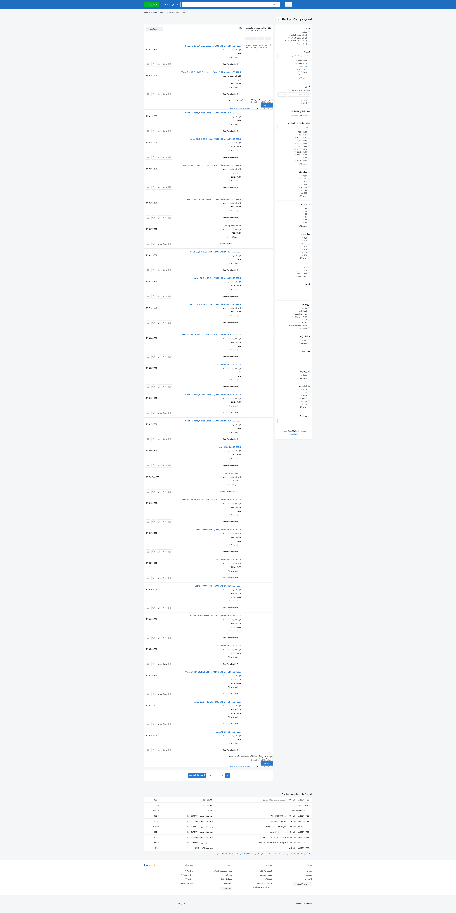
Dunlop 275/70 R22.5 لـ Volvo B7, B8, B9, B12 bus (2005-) (215, 139)
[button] (153, 64)
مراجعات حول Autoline (264, 883)
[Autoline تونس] (303, 4)
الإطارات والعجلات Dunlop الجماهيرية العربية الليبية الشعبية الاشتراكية (287, 853)
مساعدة (309, 875)
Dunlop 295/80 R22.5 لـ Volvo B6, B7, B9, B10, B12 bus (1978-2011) (211, 72)
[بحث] (277, 4)
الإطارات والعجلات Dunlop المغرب (228, 853)
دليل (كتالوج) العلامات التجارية (262, 887)
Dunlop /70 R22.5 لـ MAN (230, 447)
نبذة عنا (309, 871)
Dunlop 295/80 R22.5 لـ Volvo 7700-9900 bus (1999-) (218, 530)
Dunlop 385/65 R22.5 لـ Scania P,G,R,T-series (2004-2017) (215, 616)
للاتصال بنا (308, 879)
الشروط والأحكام (266, 871)
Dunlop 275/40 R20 (232, 226)
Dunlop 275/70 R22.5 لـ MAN (228, 365)
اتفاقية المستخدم (236, 108)
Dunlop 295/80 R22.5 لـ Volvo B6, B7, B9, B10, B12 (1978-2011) (213, 672)
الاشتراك (267, 105)
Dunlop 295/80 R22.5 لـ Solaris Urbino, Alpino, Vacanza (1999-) (213, 46)
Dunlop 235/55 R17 (232, 473)
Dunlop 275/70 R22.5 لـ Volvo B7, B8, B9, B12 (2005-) (217, 278)
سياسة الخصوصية (249, 108)
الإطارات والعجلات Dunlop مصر (251, 853)
